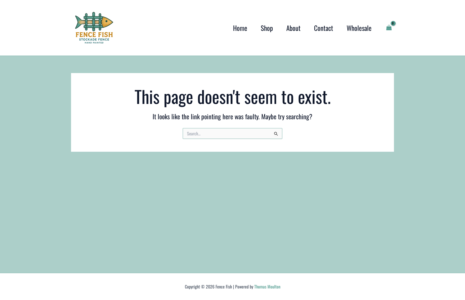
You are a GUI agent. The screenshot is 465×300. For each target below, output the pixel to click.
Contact (323, 28)
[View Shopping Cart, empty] (389, 27)
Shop (267, 28)
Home (240, 28)
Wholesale (359, 28)
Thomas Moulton (267, 286)
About (293, 28)
